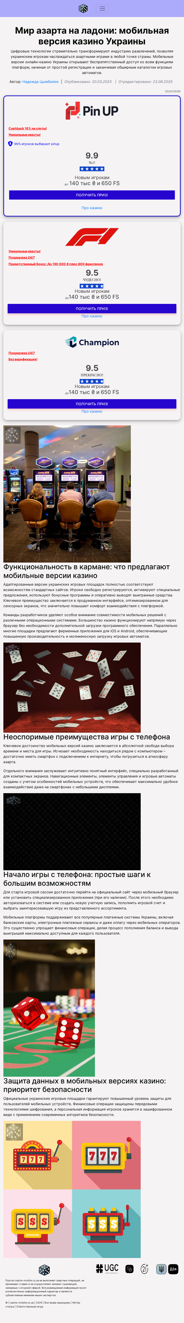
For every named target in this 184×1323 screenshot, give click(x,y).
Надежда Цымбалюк (40, 81)
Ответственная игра (29, 1306)
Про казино (92, 208)
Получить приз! (92, 195)
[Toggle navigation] (102, 8)
